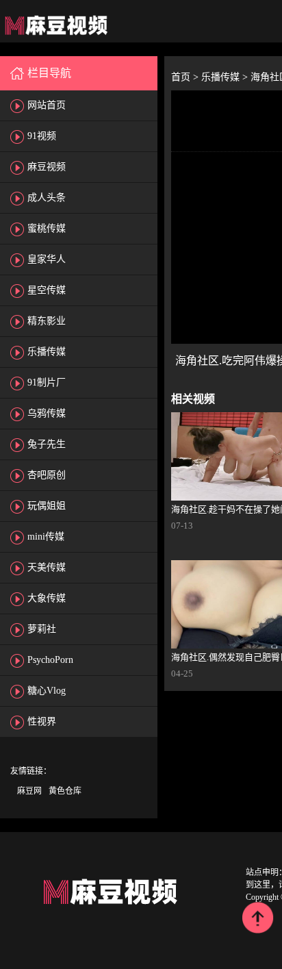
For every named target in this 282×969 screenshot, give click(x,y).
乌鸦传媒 (46, 413)
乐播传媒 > (226, 77)
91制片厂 (46, 382)
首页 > (186, 77)
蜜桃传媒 (46, 228)
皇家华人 (46, 259)
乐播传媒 (46, 352)
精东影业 (46, 321)
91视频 (41, 136)
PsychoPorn (50, 660)
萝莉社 (41, 629)
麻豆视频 (46, 167)
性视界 (41, 721)
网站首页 (46, 105)
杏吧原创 (46, 475)
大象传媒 (46, 598)
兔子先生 (46, 444)
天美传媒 (46, 567)
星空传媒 (46, 290)
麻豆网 (29, 791)
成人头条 (46, 197)
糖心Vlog (46, 690)
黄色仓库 (65, 791)
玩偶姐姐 (46, 506)
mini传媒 (45, 536)
